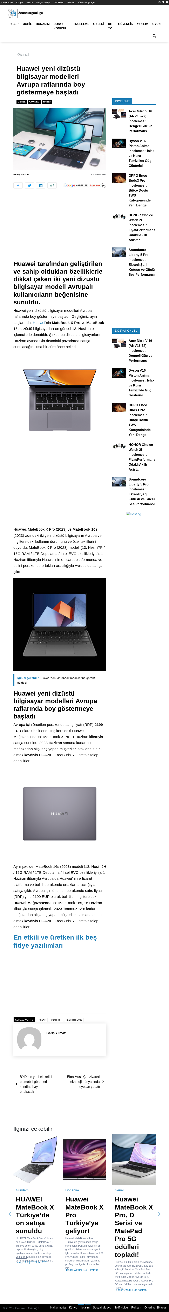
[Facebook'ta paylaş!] (18, 185)
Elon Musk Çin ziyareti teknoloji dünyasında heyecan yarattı (83, 1081)
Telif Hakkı (59, 2)
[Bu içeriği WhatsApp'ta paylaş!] (52, 185)
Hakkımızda (7, 2)
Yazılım (142, 24)
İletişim (29, 2)
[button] (10, 1214)
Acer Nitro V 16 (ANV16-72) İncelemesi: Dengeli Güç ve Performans (140, 121)
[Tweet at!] (29, 185)
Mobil (27, 24)
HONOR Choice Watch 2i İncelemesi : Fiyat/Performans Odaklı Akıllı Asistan (142, 227)
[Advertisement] (59, 229)
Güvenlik (125, 24)
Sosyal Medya (43, 2)
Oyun (156, 24)
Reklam (71, 2)
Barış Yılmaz (21, 174)
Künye (19, 2)
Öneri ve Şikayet (86, 2)
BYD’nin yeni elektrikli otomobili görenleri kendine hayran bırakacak (36, 1084)
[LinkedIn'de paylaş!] (40, 185)
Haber (13, 24)
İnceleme (81, 24)
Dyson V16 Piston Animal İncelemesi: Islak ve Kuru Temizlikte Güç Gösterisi (141, 153)
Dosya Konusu (60, 26)
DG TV (110, 26)
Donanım (43, 24)
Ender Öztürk (74, 1269)
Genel (23, 54)
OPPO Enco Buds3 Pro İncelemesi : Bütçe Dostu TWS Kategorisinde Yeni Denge (140, 190)
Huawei (39, 323)
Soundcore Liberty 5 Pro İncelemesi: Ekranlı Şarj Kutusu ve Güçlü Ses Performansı (142, 262)
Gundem (34, 101)
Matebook (56, 1020)
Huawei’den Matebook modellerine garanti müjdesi (55, 680)
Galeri (98, 24)
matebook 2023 (74, 1020)
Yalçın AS (22, 1262)
